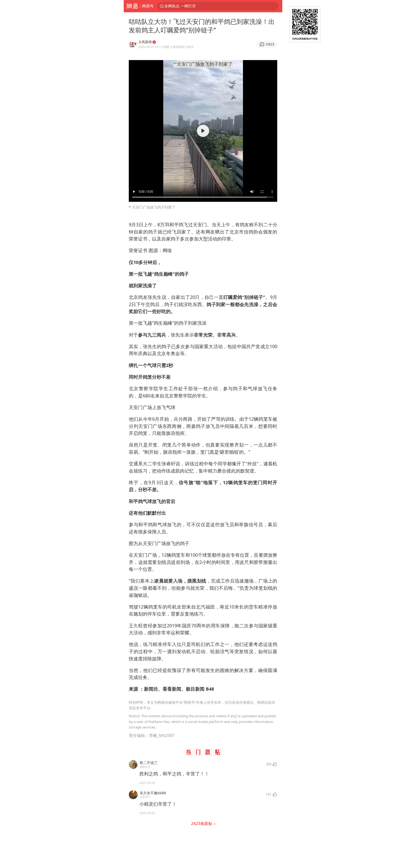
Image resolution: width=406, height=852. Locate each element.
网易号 (148, 5)
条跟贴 (202, 823)
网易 (132, 6)
